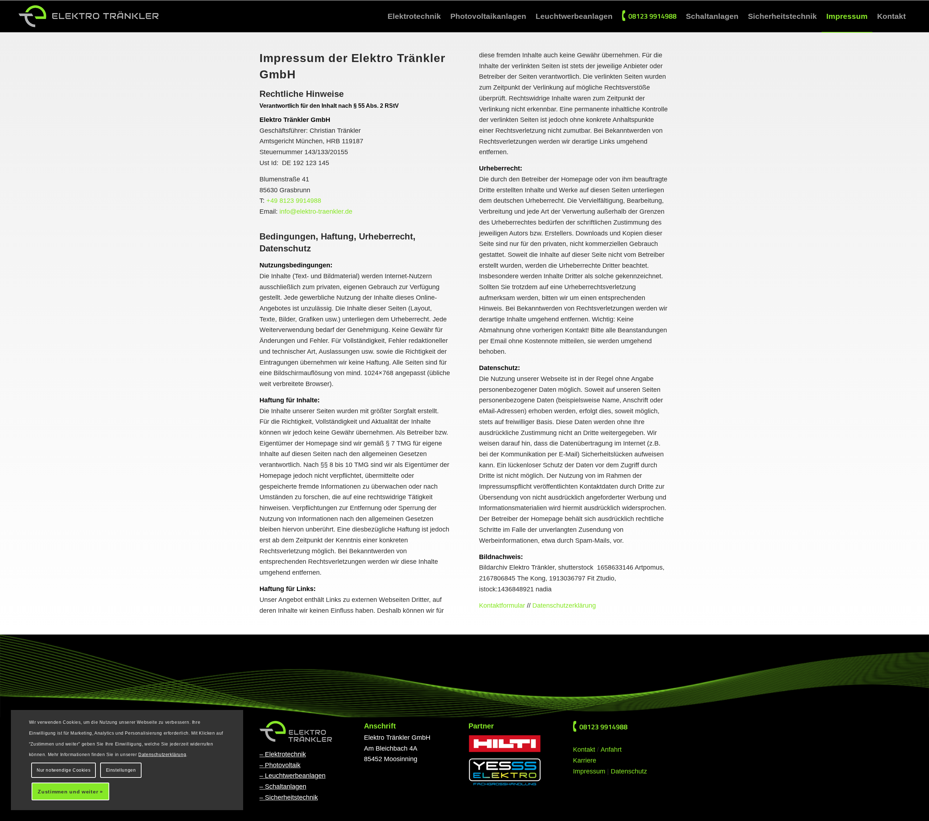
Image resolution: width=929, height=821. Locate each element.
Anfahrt (611, 749)
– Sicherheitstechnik (288, 797)
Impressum (589, 771)
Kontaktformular (502, 605)
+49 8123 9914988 (293, 200)
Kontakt (584, 749)
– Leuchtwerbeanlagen (292, 775)
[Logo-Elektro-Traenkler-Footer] (295, 731)
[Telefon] (649, 16)
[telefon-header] (600, 726)
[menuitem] (414, 16)
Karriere (584, 760)
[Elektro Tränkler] (89, 16)
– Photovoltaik (279, 765)
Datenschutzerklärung (564, 605)
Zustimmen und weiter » (70, 792)
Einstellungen (121, 770)
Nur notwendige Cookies (63, 770)
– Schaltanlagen (282, 786)
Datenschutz (629, 771)
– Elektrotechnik (282, 754)
